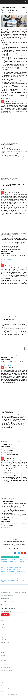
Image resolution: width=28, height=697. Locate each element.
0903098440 (9, 188)
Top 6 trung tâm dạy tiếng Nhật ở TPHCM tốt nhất (11, 565)
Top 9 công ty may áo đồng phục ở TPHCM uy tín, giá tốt (13, 571)
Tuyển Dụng (3, 627)
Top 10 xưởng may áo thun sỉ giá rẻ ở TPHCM (10, 573)
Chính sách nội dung (5, 667)
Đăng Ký (3, 630)
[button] (26, 2)
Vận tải (2, 652)
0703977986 (9, 365)
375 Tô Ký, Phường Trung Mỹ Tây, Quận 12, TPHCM (15, 592)
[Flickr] (13, 548)
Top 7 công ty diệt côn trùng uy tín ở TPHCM (10, 569)
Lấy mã (5, 614)
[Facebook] (10, 548)
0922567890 (9, 527)
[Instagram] (15, 548)
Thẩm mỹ (3, 649)
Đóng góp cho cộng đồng (6, 670)
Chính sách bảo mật (5, 634)
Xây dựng (3, 655)
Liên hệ (2, 637)
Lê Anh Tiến (14, 539)
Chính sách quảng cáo (6, 660)
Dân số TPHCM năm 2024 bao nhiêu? (9, 575)
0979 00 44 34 (10, 259)
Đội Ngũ (2, 624)
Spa (2, 645)
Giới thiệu (3, 620)
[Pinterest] (18, 548)
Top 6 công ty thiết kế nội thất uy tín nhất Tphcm (11, 567)
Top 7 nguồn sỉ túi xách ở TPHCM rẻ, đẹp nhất (10, 578)
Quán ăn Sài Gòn (5, 642)
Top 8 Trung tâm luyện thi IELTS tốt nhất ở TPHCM (11, 559)
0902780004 (9, 452)
